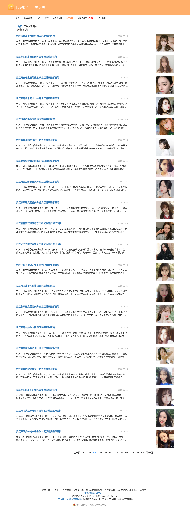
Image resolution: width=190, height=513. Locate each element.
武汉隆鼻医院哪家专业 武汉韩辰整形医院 (36, 369)
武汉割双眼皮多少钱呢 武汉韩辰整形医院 (36, 389)
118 (142, 452)
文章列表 (69, 18)
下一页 (149, 452)
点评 (39, 18)
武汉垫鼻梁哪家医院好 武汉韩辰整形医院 (36, 140)
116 (132, 452)
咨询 (47, 18)
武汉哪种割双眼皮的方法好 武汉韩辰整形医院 (38, 223)
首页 (17, 18)
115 (126, 452)
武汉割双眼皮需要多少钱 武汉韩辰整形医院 (37, 306)
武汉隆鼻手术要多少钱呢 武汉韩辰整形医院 (37, 98)
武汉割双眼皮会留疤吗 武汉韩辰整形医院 (36, 56)
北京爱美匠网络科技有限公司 (69, 499)
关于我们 (102, 18)
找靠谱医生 (28, 18)
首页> (21, 26)
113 (116, 452)
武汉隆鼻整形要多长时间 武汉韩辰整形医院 (37, 348)
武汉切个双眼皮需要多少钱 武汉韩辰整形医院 (38, 244)
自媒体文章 (86, 18)
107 (84, 452)
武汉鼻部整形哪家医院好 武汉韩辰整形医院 (37, 160)
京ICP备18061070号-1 (95, 493)
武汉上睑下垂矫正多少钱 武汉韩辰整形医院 (37, 264)
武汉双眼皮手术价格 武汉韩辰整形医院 (35, 35)
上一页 (77, 452)
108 (89, 452)
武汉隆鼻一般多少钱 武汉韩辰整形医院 (35, 327)
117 (137, 452)
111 (105, 452)
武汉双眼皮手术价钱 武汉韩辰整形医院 (35, 285)
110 (100, 452)
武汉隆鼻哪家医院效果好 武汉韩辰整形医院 (37, 77)
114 (121, 452)
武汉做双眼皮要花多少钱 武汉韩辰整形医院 (37, 202)
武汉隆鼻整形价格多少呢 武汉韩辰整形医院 (37, 181)
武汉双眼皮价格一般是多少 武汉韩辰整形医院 (38, 431)
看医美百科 (57, 18)
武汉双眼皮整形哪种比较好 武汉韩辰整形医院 (38, 410)
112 (110, 452)
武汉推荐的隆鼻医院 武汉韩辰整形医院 (35, 119)
